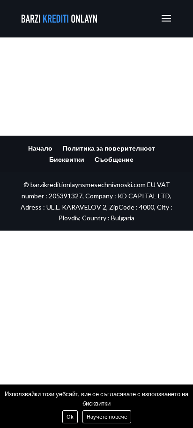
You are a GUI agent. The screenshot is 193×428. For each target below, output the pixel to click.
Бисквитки (66, 159)
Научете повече (107, 416)
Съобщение (114, 159)
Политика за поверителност (109, 148)
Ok (70, 416)
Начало (40, 148)
